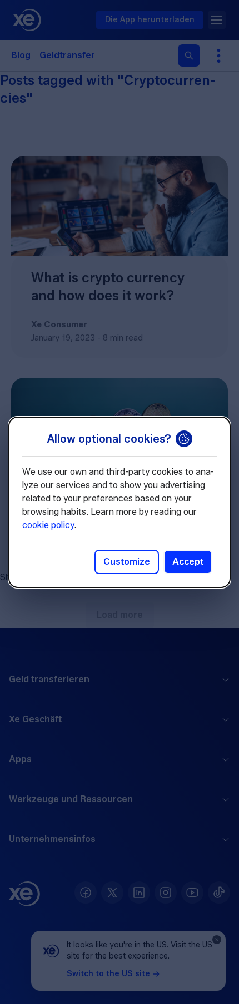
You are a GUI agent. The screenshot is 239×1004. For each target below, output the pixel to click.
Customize (126, 561)
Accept (187, 561)
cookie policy (48, 525)
